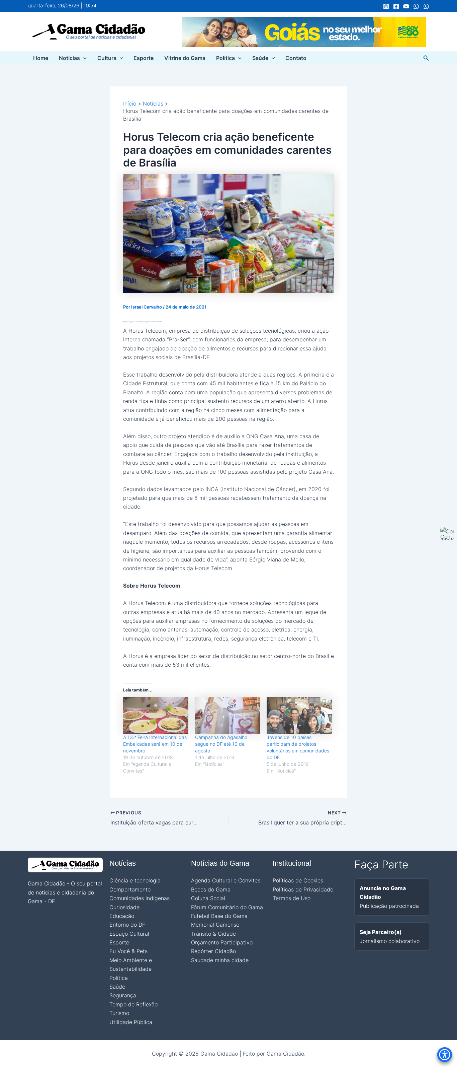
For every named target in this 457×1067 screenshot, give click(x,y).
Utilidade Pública (130, 1022)
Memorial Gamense (215, 924)
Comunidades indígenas (139, 898)
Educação (121, 916)
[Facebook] (396, 6)
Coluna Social (208, 898)
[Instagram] (386, 6)
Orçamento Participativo (222, 942)
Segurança (122, 995)
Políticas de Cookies (298, 880)
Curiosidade (124, 907)
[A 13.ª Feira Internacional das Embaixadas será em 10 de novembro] (155, 715)
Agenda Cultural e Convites (225, 880)
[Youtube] (406, 6)
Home (40, 58)
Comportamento (130, 889)
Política (225, 58)
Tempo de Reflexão (133, 1004)
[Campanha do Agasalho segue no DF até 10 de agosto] (227, 715)
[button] (83, 58)
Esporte (143, 58)
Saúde (260, 58)
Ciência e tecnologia (135, 880)
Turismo (119, 1013)
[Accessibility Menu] (444, 1054)
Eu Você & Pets (128, 951)
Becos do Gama (211, 889)
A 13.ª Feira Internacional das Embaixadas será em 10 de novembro (155, 743)
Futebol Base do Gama (219, 916)
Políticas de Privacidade (303, 889)
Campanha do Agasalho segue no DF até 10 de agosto (221, 743)
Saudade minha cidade (220, 960)
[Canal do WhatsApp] (416, 6)
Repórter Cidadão (213, 951)
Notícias (69, 58)
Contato (295, 58)
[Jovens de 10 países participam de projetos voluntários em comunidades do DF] (299, 715)
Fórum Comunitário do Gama (227, 907)
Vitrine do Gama (184, 58)
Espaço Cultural (129, 933)
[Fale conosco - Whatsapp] (426, 6)
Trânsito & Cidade (213, 933)
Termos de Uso (291, 898)
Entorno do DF (127, 924)
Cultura (106, 58)
